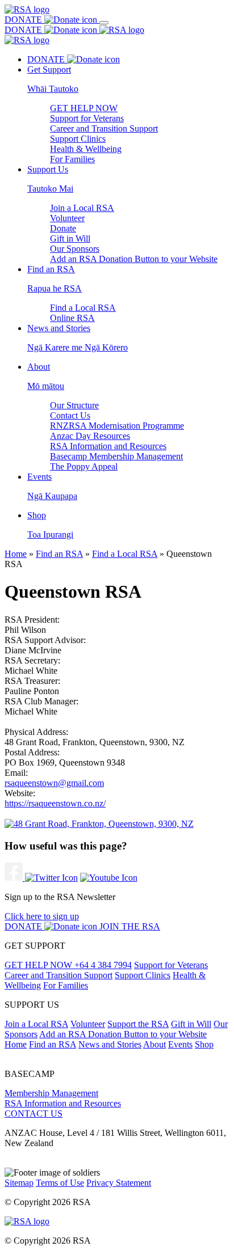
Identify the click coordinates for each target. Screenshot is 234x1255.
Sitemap (19, 1183)
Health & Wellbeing (86, 149)
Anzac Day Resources (90, 436)
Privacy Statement (118, 1183)
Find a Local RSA (83, 307)
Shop (204, 1044)
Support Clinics (78, 138)
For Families (72, 159)
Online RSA (72, 318)
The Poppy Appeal (84, 466)
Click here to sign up (42, 916)
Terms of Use (60, 1183)
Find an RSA (59, 554)
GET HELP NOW (84, 108)
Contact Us (70, 415)
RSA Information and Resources (108, 446)
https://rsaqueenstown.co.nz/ (55, 803)
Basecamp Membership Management (116, 456)
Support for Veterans (87, 118)
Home (16, 554)
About (154, 1044)
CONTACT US (33, 1113)
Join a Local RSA (82, 208)
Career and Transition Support (104, 128)
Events (180, 1044)
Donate (63, 228)
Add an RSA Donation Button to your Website (134, 259)
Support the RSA (138, 1024)
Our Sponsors (74, 248)
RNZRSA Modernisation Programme (117, 425)
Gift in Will (70, 238)
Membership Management (51, 1093)
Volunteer (67, 218)
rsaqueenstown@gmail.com (54, 783)
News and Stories (109, 1044)
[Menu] (103, 22)
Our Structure (74, 405)
